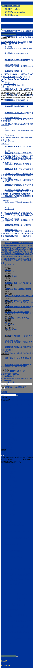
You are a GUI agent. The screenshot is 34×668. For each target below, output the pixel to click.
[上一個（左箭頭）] (1, 455)
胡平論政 (11, 463)
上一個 (7, 135)
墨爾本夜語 (8, 285)
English (7, 568)
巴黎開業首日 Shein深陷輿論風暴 (18, 296)
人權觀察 (8, 271)
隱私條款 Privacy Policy (12, 9)
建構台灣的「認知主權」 (14, 113)
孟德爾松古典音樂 (12, 551)
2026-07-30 (5, 221)
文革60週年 (12, 520)
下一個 (11, 135)
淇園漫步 (8, 305)
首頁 (6, 20)
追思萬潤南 (12, 511)
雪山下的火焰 (12, 487)
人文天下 (8, 269)
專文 (6, 440)
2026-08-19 (5, 240)
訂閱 (3, 388)
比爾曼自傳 (12, 478)
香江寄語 (11, 468)
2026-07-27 (5, 200)
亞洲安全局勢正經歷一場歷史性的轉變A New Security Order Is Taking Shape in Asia (19, 605)
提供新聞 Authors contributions (15, 12)
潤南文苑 (11, 482)
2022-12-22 (5, 87)
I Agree (20, 462)
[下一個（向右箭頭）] (3, 455)
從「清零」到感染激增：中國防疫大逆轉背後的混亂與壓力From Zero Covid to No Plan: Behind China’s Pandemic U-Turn (17, 77)
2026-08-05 (5, 354)
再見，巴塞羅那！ (12, 276)
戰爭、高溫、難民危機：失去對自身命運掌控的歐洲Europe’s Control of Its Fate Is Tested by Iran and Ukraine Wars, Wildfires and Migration (19, 584)
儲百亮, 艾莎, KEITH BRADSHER (13, 85)
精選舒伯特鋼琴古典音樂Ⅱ (15, 525)
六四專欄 (11, 506)
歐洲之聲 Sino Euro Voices (15, 450)
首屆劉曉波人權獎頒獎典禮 (15, 387)
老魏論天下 (12, 501)
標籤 (5, 38)
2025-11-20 (5, 370)
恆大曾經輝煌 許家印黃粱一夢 (16, 100)
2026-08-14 (5, 163)
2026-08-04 (5, 125)
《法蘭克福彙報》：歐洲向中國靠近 (18, 405)
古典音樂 (8, 519)
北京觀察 (11, 473)
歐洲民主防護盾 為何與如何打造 (18, 289)
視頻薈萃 (8, 387)
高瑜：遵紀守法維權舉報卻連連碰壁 (19, 202)
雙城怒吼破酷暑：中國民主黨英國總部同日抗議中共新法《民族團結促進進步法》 (19, 180)
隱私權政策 (17, 459)
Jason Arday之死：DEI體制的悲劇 (18, 236)
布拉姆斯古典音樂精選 (13, 557)
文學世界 (8, 292)
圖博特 (7, 283)
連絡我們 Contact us (11, 15)
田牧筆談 (11, 454)
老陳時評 (8, 314)
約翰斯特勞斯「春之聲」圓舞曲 (17, 538)
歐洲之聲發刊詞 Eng (11, 3)
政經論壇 (8, 88)
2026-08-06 (5, 144)
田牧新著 (11, 445)
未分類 (7, 296)
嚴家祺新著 (12, 492)
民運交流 (11, 515)
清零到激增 (11, 38)
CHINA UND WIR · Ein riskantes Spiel (19, 418)
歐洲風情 (8, 298)
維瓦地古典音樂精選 (13, 544)
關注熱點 (8, 24)
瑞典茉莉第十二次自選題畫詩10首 (18, 358)
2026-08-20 (5, 181)
